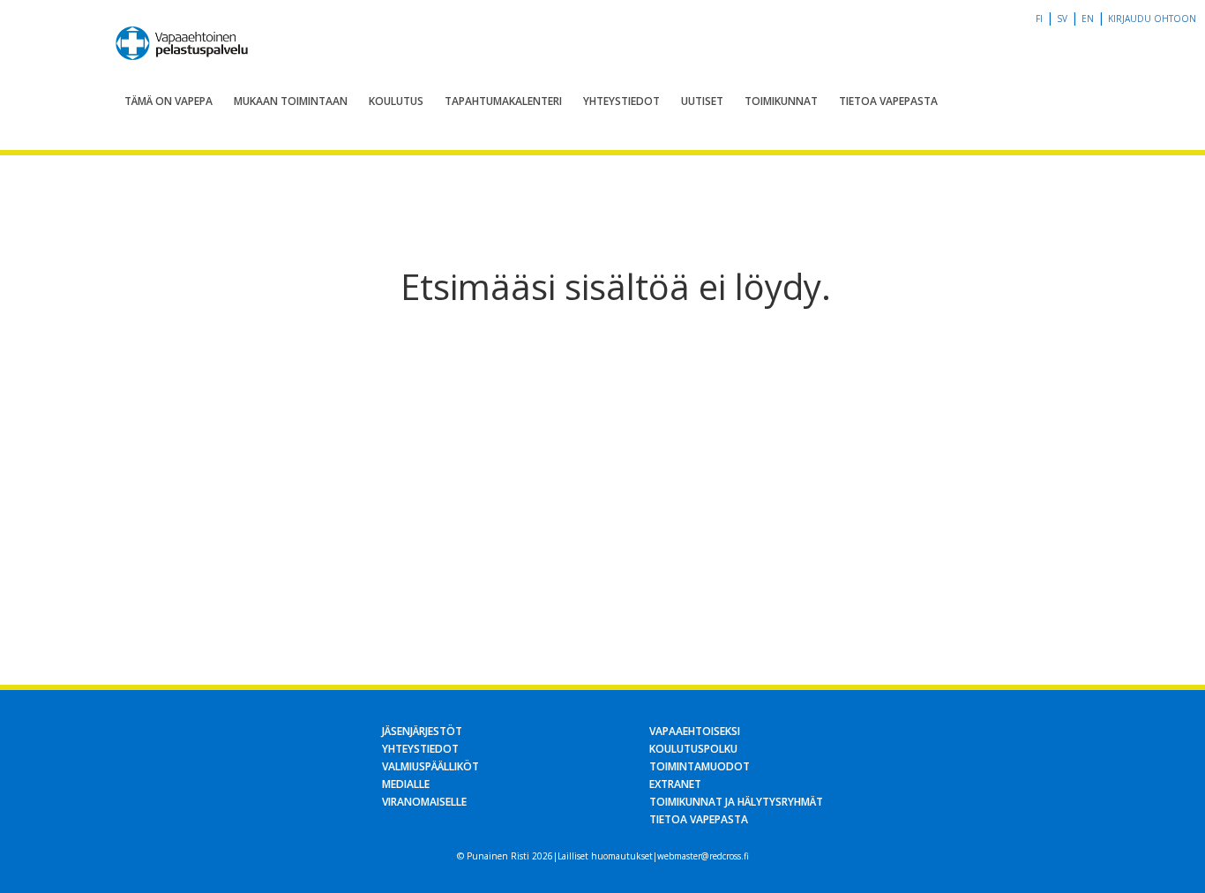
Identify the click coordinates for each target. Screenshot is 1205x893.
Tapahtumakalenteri (503, 101)
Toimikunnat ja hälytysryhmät (736, 801)
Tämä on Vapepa (168, 101)
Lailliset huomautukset (605, 856)
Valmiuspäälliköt (430, 766)
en (1088, 18)
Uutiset (702, 101)
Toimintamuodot (699, 766)
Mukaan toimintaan (291, 101)
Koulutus (396, 101)
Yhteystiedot (621, 101)
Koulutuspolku (693, 748)
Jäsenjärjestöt (422, 731)
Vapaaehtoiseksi (694, 731)
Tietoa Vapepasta (888, 101)
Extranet (675, 784)
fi (1039, 18)
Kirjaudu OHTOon (1152, 18)
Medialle (406, 784)
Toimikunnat (781, 101)
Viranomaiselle (424, 801)
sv (1062, 18)
